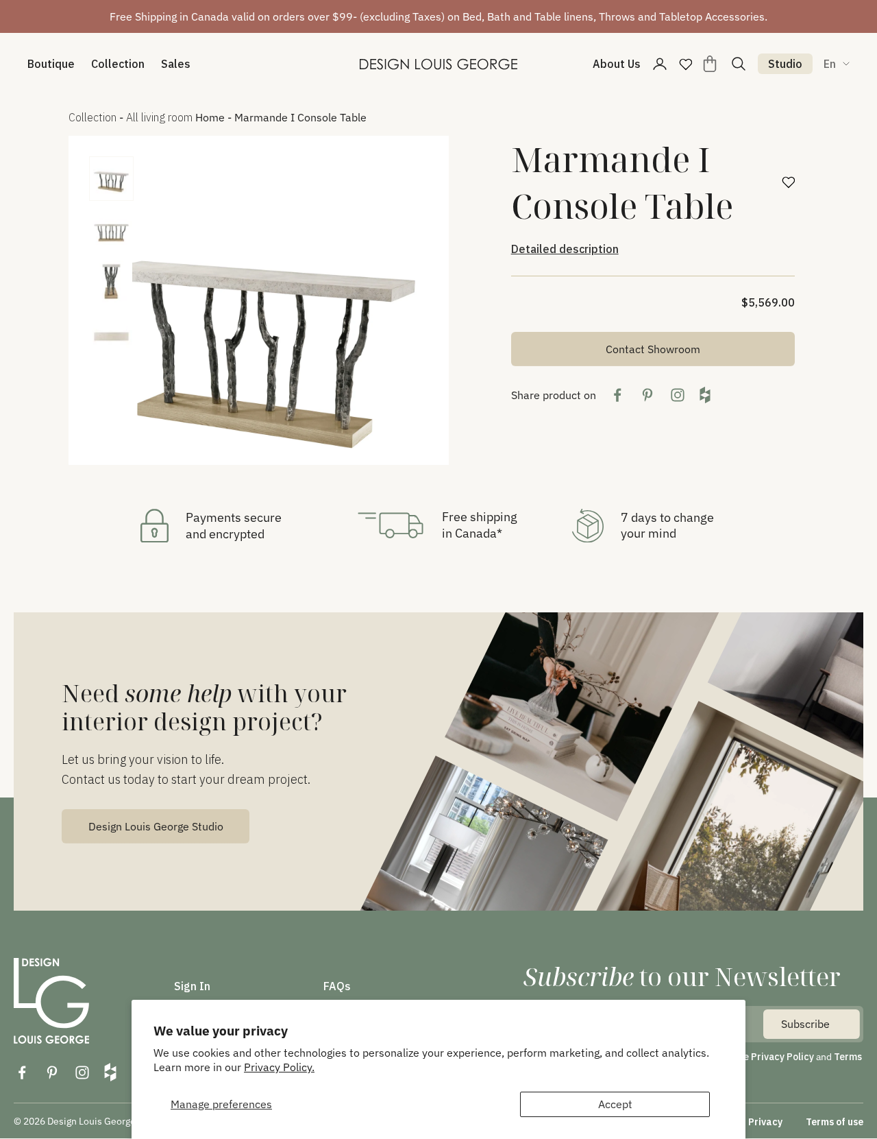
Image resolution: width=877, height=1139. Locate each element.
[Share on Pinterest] (647, 395)
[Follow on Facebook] (22, 1072)
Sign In (192, 986)
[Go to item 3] (111, 281)
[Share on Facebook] (617, 395)
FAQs (337, 986)
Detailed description (565, 249)
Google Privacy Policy (765, 1057)
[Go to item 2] (111, 230)
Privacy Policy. (279, 1067)
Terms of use (834, 1122)
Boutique (51, 64)
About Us (617, 64)
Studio (785, 64)
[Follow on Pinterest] (52, 1072)
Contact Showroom (653, 349)
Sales (175, 64)
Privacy (765, 1122)
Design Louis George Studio (155, 826)
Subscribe (805, 1024)
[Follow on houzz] (110, 1072)
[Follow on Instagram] (82, 1072)
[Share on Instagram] (677, 395)
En (830, 64)
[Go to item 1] (111, 178)
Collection (118, 64)
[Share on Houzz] (705, 395)
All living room (159, 117)
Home (210, 117)
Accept (615, 1104)
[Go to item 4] (111, 333)
